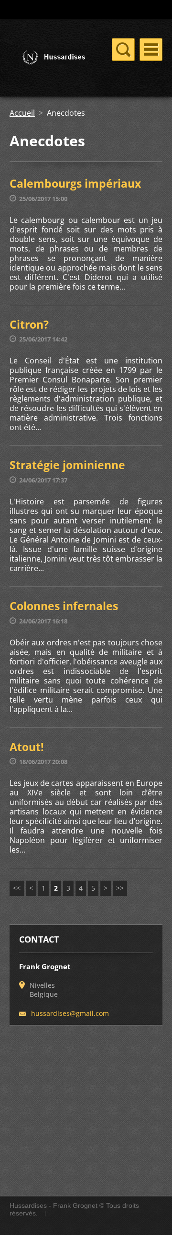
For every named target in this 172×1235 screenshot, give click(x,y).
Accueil (22, 113)
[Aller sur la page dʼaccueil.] (48, 58)
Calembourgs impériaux (75, 183)
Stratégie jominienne (67, 464)
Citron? (29, 324)
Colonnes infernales (64, 605)
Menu (151, 49)
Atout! (27, 746)
